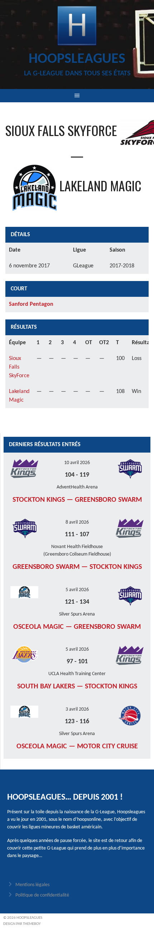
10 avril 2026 (77, 463)
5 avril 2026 (77, 590)
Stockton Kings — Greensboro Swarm (77, 500)
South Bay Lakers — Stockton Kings (77, 686)
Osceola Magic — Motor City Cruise (77, 746)
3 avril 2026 (77, 709)
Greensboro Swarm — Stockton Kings (77, 567)
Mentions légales (32, 885)
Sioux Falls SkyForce (19, 367)
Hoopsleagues (77, 59)
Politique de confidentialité (42, 895)
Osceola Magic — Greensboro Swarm (77, 627)
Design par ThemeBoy (21, 924)
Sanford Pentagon (31, 304)
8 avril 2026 (77, 522)
